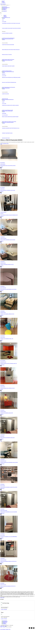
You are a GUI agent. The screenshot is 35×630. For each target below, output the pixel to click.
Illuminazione (12, 99)
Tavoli (10, 59)
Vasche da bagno (6, 87)
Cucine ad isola (15, 28)
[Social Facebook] (31, 628)
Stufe (7, 98)
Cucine (9, 17)
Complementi (11, 122)
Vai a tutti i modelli (4, 21)
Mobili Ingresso (7, 49)
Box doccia (3, 82)
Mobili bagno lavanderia (17, 77)
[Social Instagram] (33, 628)
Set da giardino (9, 121)
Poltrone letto (18, 49)
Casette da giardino (7, 116)
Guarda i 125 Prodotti (4, 618)
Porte (5, 98)
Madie (13, 44)
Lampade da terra (4, 105)
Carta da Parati (7, 93)
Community (3, 2)
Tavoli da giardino (13, 121)
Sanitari (3, 87)
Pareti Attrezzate (11, 49)
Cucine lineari (19, 28)
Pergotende (16, 116)
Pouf (9, 54)
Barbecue (3, 116)
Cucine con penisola (5, 28)
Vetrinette (13, 59)
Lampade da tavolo (9, 105)
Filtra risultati (6, 143)
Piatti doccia (9, 82)
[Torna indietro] (3, 18)
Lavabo (6, 82)
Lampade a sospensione (15, 105)
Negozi (3, 1)
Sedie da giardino (4, 121)
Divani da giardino (12, 116)
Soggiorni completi (7, 59)
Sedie (11, 54)
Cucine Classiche (13, 23)
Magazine (5, 15)
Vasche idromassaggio (12, 87)
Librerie (11, 44)
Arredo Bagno (12, 71)
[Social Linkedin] (29, 628)
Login (9, 629)
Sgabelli (3, 59)
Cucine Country (18, 23)
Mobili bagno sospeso (5, 77)
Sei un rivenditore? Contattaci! (4, 629)
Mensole (3, 49)
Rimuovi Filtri (2, 597)
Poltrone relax (4, 54)
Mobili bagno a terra (11, 77)
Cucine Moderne (4, 23)
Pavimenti (3, 98)
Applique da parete (4, 110)
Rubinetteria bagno (13, 82)
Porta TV (7, 54)
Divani (5, 44)
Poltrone (14, 49)
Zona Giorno (11, 38)
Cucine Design (9, 23)
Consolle (3, 44)
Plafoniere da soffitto (10, 110)
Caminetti (3, 93)
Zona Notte (10, 60)
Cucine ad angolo (10, 28)
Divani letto (8, 44)
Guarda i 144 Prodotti (4, 609)
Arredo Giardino (4, 113)
